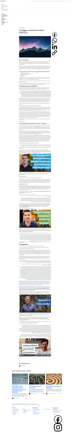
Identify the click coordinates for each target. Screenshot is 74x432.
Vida (2, 24)
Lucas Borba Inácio (23, 365)
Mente (3, 21)
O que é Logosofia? (36, 1)
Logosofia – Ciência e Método (34, 143)
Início (32, 1)
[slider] (31, 170)
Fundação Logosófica (55, 1)
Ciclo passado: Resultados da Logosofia (32, 141)
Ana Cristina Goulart (33, 393)
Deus (2, 17)
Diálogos (35, 323)
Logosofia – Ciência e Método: (42, 89)
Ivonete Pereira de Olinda (51, 393)
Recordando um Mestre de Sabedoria (53, 386)
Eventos (47, 1)
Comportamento (4, 16)
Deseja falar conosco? (56, 408)
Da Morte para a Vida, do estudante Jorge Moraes (37, 287)
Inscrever (39, 405)
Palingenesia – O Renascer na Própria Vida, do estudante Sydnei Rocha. (31, 284)
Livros (50, 1)
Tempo (3, 23)
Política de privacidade (47, 409)
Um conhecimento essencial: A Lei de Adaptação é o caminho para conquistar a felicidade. (19, 389)
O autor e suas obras (43, 1)
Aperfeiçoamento (4, 14)
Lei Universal (31, 135)
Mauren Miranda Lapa (16, 398)
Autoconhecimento (5, 15)
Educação (3, 18)
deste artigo (45, 109)
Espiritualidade (4, 19)
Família (3, 20)
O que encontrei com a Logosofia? (35, 386)
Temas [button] (66, 1)
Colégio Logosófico (61, 1)
